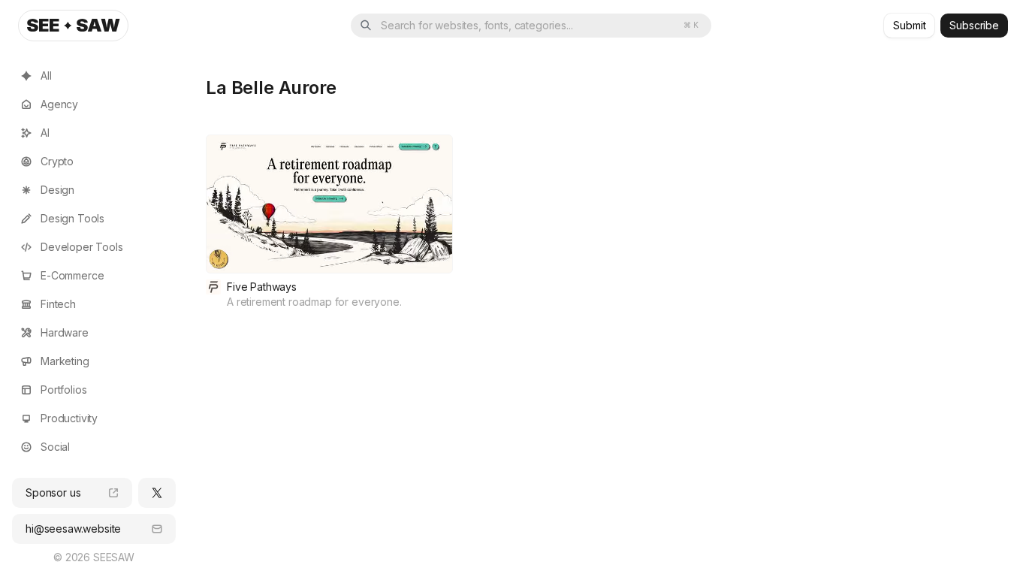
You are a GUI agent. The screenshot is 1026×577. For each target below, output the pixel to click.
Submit (909, 25)
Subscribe (974, 25)
